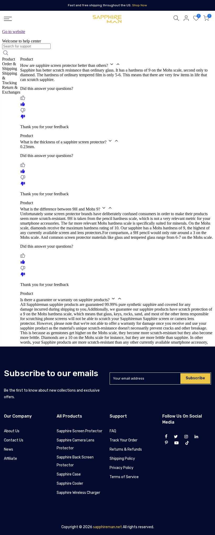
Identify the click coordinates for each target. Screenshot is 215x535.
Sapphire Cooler (70, 483)
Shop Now (139, 5)
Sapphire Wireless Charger (78, 492)
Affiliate (10, 458)
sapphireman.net (107, 527)
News (8, 449)
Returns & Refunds (126, 449)
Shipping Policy (122, 458)
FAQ (113, 431)
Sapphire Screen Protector (79, 431)
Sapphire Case (69, 474)
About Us (11, 431)
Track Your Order (123, 440)
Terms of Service (124, 477)
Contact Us (13, 440)
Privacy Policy (121, 468)
